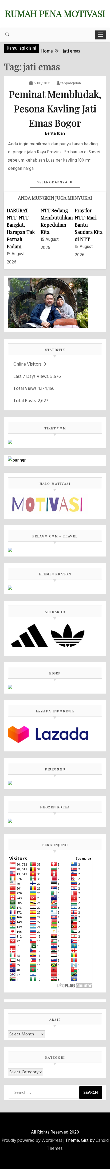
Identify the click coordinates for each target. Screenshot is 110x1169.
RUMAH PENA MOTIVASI (55, 13)
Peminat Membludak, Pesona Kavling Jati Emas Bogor (55, 108)
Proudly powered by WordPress (32, 1140)
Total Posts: (25, 401)
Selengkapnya (53, 182)
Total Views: (25, 388)
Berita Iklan (55, 133)
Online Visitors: (28, 364)
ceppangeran (70, 83)
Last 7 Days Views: (31, 376)
